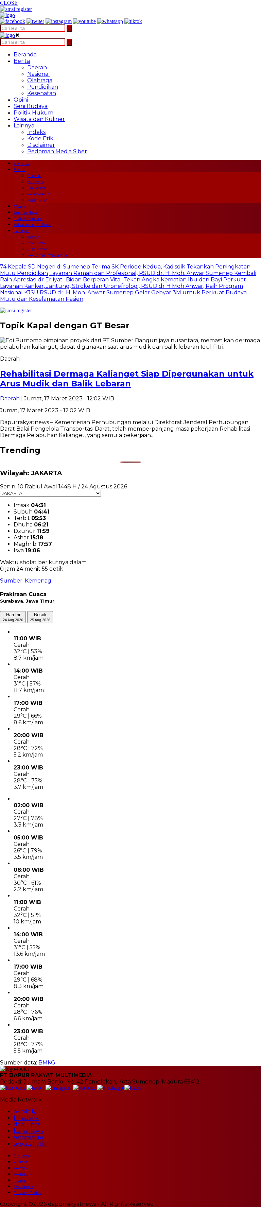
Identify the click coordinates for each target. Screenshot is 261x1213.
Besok (40, 617)
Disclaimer (41, 145)
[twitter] (35, 21)
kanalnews (28, 1131)
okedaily (25, 1111)
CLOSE (9, 3)
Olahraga (39, 80)
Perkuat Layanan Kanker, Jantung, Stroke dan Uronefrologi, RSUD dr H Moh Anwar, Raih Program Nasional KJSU (123, 286)
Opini (21, 100)
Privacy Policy (27, 1192)
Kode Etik (40, 138)
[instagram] (59, 21)
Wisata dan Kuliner (39, 119)
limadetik (26, 1118)
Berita (22, 61)
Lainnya (24, 125)
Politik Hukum (33, 112)
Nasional (38, 74)
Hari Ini (13, 617)
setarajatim (28, 1137)
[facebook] (12, 21)
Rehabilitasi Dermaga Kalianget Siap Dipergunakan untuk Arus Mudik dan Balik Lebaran (127, 378)
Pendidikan (42, 87)
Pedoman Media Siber (57, 151)
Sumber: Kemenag (25, 580)
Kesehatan (41, 93)
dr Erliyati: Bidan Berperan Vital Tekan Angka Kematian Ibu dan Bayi (130, 279)
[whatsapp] (110, 21)
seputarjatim (31, 1144)
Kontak (21, 1168)
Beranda (25, 54)
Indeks (36, 132)
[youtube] (84, 21)
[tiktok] (133, 21)
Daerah (37, 67)
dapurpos (27, 1124)
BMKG (46, 1062)
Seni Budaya (31, 106)
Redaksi (21, 1161)
